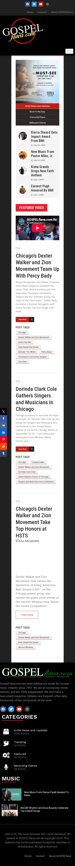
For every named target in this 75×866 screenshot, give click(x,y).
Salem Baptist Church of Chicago (33, 477)
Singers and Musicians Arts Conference (36, 481)
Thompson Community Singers (32, 357)
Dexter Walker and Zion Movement (33, 337)
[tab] (37, 106)
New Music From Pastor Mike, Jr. (42, 154)
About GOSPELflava (62, 12)
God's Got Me (24, 342)
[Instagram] (47, 4)
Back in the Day (37, 111)
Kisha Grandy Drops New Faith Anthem (42, 171)
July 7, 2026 (38, 179)
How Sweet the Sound (28, 347)
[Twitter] (34, 4)
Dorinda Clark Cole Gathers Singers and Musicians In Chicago (36, 399)
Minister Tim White (26, 352)
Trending (20, 742)
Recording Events (25, 765)
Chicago (22, 332)
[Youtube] (40, 4)
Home (30, 12)
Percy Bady (47, 352)
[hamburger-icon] (69, 51)
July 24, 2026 (39, 145)
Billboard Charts (37, 122)
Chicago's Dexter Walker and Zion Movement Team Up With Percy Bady (37, 265)
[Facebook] (27, 4)
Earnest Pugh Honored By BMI (42, 188)
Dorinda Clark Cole (26, 472)
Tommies (22, 361)
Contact (42, 12)
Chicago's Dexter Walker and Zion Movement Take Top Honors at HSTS (34, 522)
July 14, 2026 (39, 160)
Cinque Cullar (38, 462)
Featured (20, 754)
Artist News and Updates (37, 106)
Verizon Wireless (25, 647)
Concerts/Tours (37, 117)
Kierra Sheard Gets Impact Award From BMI (44, 136)
